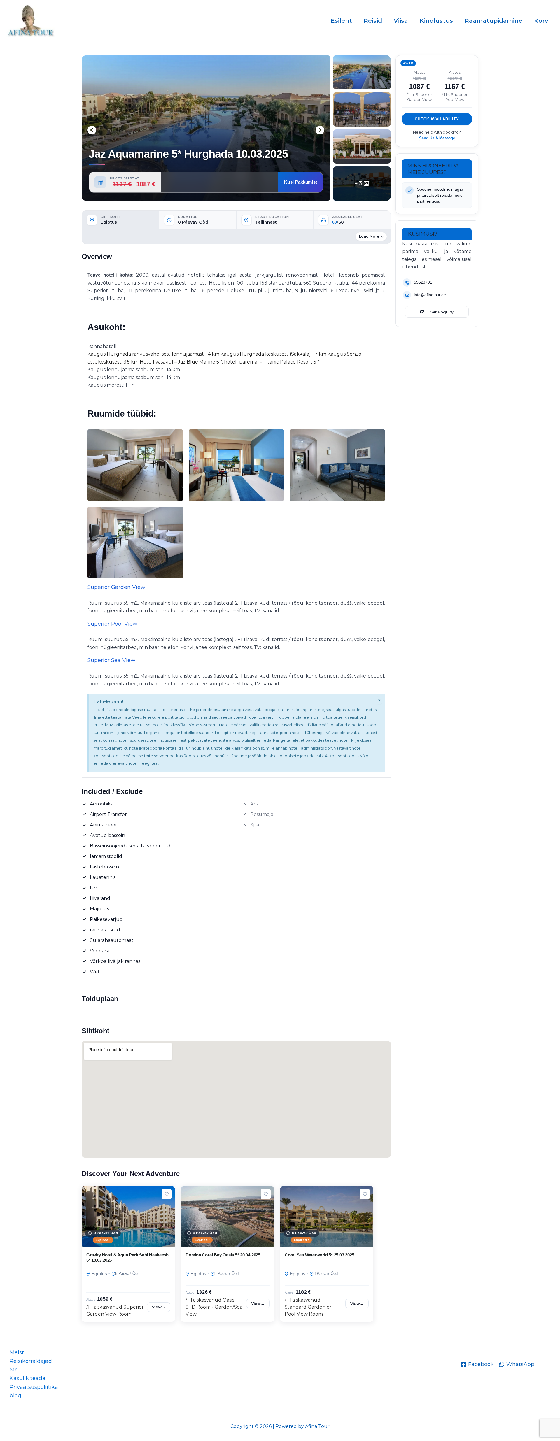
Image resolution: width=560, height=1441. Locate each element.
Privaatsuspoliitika (34, 1387)
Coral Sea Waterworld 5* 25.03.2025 (319, 1254)
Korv (541, 20)
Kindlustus (436, 20)
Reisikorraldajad (31, 1361)
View (158, 1307)
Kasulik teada (28, 1378)
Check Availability (437, 119)
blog (15, 1395)
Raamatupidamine (493, 20)
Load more (369, 236)
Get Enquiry (442, 311)
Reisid (373, 20)
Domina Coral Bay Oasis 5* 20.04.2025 (223, 1254)
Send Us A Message (437, 138)
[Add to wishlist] (167, 1194)
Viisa (401, 20)
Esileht (341, 20)
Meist (17, 1352)
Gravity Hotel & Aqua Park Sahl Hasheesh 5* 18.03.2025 (127, 1257)
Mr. (14, 1369)
